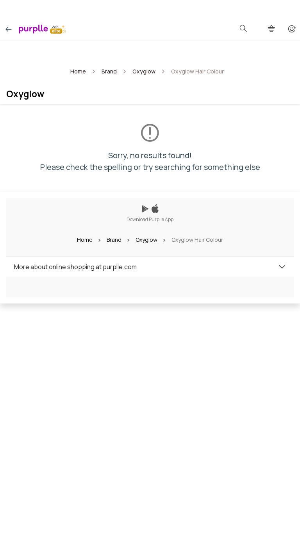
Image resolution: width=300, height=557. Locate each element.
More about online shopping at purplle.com (75, 266)
